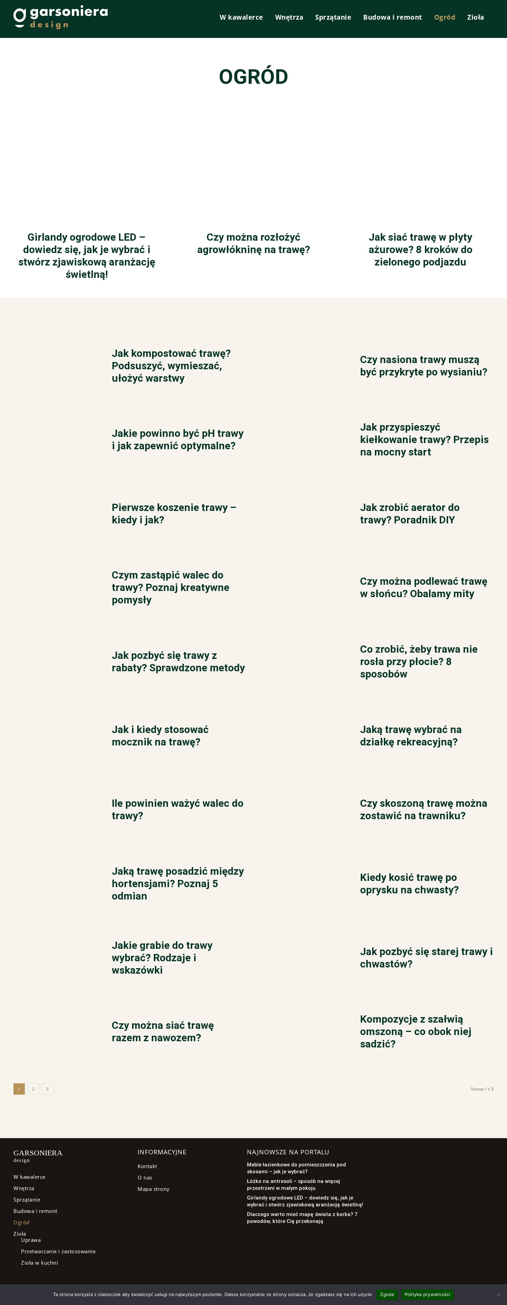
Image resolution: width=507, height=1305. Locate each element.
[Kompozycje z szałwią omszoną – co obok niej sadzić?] (302, 1033)
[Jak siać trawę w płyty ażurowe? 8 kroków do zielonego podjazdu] (420, 160)
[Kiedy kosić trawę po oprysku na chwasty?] (302, 885)
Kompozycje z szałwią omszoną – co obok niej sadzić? (415, 1031)
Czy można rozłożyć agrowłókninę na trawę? (253, 243)
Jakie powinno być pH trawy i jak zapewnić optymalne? (177, 439)
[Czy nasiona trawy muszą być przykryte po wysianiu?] (302, 367)
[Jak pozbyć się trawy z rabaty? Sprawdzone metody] (54, 663)
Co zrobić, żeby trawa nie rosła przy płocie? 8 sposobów (419, 661)
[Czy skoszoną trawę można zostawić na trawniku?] (302, 811)
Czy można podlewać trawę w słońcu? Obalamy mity (423, 587)
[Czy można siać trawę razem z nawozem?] (54, 1033)
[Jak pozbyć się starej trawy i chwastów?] (302, 959)
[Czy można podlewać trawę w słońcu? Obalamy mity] (302, 589)
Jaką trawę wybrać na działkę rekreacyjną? (411, 735)
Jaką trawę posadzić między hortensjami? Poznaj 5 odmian (178, 883)
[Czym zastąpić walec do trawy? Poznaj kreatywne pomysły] (54, 589)
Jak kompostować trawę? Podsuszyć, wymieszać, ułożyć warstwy (171, 365)
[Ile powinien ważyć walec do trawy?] (54, 811)
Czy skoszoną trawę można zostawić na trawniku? (423, 809)
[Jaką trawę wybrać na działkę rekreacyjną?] (302, 737)
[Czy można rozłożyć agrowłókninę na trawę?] (253, 160)
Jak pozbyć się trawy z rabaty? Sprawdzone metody (178, 661)
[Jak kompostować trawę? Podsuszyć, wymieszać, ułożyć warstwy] (54, 367)
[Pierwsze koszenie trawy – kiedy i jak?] (54, 515)
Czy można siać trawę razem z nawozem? (163, 1031)
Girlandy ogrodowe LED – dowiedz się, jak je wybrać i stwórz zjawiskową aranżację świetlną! (86, 255)
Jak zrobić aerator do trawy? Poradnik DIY (410, 513)
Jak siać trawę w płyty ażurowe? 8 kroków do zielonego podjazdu (421, 249)
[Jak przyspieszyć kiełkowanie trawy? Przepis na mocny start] (302, 441)
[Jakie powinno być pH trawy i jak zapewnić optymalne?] (54, 441)
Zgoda (387, 1294)
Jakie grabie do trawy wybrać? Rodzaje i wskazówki (162, 957)
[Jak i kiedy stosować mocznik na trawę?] (54, 737)
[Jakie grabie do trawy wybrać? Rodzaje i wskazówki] (54, 959)
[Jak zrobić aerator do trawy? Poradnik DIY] (302, 515)
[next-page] (62, 1089)
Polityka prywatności (427, 1294)
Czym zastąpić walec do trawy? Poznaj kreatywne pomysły (170, 587)
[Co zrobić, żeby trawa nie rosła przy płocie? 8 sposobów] (302, 663)
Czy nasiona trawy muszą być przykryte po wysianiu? (423, 365)
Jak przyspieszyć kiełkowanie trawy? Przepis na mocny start (424, 439)
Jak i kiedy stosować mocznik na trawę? (160, 735)
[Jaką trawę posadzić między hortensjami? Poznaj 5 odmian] (54, 885)
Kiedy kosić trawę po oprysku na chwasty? (409, 883)
